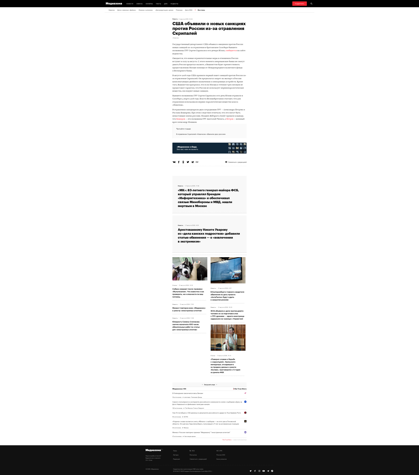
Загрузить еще (209, 384)
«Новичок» (175, 38)
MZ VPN (219, 450)
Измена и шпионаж (146, 10)
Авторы (176, 454)
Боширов (180, 119)
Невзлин (112, 10)
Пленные (179, 10)
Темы (175, 450)
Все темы (201, 10)
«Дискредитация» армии (164, 10)
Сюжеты (139, 4)
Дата (165, 4)
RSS (193, 450)
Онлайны (149, 4)
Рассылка (193, 454)
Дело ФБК (188, 10)
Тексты (158, 4)
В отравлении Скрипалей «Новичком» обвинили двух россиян (201, 134)
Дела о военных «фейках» (126, 10)
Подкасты (174, 4)
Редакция (176, 459)
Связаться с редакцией (237, 162)
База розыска (221, 459)
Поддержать (299, 4)
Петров (229, 119)
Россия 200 (220, 454)
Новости (129, 4)
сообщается (231, 51)
